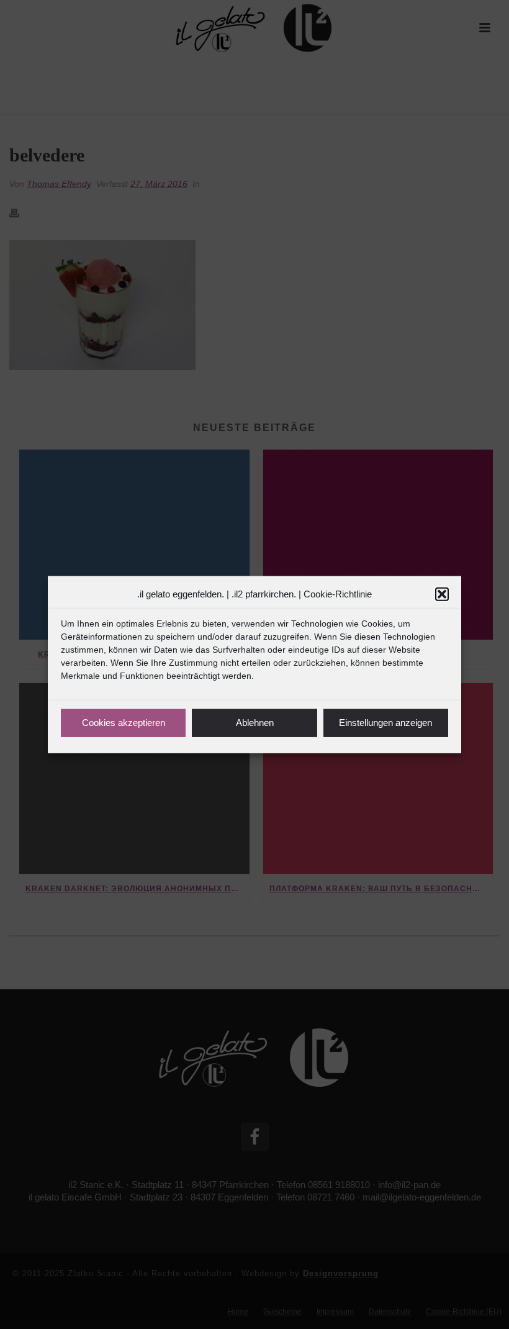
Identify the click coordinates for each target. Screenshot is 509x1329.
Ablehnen (255, 722)
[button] (442, 594)
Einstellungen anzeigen (385, 722)
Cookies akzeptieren (123, 722)
